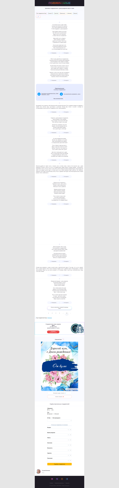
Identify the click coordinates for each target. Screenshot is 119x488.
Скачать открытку (58, 396)
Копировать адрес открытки (58, 393)
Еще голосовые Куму (58, 98)
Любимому (49, 317)
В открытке (66, 52)
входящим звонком (53, 332)
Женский (57, 413)
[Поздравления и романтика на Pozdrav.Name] (59, 3)
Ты (49, 409)
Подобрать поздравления (59, 464)
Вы (52, 409)
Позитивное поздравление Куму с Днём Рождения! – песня (49, 94)
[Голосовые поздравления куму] (38, 16)
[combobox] (59, 420)
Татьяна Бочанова (46, 470)
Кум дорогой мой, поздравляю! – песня (72, 94)
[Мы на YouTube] (52, 479)
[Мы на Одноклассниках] (62, 479)
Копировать (54, 52)
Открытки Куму (58, 339)
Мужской (50, 413)
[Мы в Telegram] (67, 479)
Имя (49, 417)
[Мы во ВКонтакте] (57, 479)
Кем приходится (56, 417)
